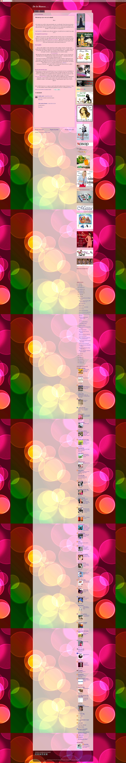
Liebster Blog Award (83, 323)
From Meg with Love (82, 725)
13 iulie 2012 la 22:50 (52, 103)
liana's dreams (81, 470)
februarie (81, 361)
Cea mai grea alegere (83, 336)
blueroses (80, 653)
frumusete (64, 62)
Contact (42, 11)
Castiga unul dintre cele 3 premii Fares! (86, 581)
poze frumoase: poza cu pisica (83, 542)
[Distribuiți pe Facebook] (58, 89)
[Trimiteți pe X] (57, 89)
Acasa (36, 11)
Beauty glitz (80, 723)
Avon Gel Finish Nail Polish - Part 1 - (86, 556)
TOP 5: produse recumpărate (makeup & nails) (86, 548)
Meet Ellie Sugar (86, 706)
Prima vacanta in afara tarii (84, 343)
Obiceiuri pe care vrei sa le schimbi (84, 332)
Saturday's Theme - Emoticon (86, 491)
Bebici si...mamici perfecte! (83, 678)
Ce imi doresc (81, 308)
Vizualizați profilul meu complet (86, 746)
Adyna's (79, 571)
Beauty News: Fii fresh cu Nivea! (86, 573)
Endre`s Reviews (81, 516)
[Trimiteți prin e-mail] (54, 89)
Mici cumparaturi (82, 303)
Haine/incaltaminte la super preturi (83, 720)
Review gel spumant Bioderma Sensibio (86, 415)
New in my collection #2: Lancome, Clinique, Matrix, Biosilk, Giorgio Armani (86, 528)
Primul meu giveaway (82, 675)
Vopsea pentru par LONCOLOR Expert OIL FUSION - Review (86, 433)
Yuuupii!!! (85, 623)
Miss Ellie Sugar (81, 705)
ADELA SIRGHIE (81, 368)
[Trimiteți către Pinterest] (59, 89)
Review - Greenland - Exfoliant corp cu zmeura (84, 351)
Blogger (77, 759)
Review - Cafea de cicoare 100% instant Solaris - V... (85, 301)
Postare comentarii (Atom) (45, 132)
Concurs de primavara (82, 671)
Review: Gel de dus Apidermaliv (85, 312)
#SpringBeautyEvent (86, 463)
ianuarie (80, 362)
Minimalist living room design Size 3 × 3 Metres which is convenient (86, 510)
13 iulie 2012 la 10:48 (48, 96)
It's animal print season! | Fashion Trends (86, 565)
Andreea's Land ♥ (81, 597)
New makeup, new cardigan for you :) (86, 616)
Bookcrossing (81, 305)
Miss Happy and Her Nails (83, 489)
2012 (79, 285)
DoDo (79, 541)
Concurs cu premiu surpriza (86, 680)
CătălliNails (80, 376)
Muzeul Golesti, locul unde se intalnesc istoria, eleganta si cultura (83, 409)
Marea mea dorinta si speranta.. (84, 334)
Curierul (80, 320)
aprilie (80, 357)
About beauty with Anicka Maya (83, 631)
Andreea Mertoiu (81, 498)
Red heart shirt (85, 641)
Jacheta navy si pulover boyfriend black (86, 607)
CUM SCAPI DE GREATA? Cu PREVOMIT (86, 370)
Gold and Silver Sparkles (83, 554)
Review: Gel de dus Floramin (84, 313)
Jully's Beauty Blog (82, 580)
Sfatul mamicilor (38, 31)
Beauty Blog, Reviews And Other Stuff (83, 696)
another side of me (81, 407)
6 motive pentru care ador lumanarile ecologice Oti (82, 477)
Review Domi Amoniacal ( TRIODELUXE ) (86, 664)
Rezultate (80, 315)
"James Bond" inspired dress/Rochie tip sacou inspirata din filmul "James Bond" (84, 501)
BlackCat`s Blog (81, 687)
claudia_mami (41, 96)
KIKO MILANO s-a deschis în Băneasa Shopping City (86, 387)
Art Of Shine (80, 507)
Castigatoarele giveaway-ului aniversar (85, 699)
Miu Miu (80, 640)
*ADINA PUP (80, 735)
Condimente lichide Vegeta (86, 482)
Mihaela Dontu (81, 727)
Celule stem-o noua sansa (83, 307)
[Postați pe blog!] (55, 89)
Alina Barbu (80, 385)
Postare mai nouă (39, 129)
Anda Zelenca (81, 453)
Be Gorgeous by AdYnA (82, 739)
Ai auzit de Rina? (86, 377)
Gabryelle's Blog (81, 475)
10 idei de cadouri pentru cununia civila (83, 318)
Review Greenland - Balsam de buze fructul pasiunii (84, 338)
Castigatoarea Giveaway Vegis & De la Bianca (84, 348)
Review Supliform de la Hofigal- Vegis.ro (85, 298)
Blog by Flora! (81, 605)
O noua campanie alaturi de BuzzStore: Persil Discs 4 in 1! (86, 442)
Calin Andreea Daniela (42, 103)
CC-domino (80, 670)
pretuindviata (81, 674)
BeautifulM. (80, 737)
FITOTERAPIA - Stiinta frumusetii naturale (86, 455)
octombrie (81, 291)
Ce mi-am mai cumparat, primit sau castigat (84, 341)
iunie (80, 353)
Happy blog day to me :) (86, 655)
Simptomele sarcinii (82, 329)
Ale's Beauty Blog (81, 533)
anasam (79, 588)
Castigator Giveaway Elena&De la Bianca (85, 345)
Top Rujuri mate (86, 423)
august (80, 294)
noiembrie (81, 289)
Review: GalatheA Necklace (86, 518)
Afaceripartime (81, 448)
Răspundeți (40, 99)
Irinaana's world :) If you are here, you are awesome (83, 732)
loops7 (70, 759)
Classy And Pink (81, 422)
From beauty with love (82, 431)
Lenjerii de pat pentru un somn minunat (85, 590)
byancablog (86, 744)
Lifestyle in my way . (82, 563)
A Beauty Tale (81, 393)
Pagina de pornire (54, 129)
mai (80, 355)
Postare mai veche (69, 129)
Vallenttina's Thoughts (82, 622)
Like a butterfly (81, 649)
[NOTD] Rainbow (86, 688)
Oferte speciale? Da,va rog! (86, 598)
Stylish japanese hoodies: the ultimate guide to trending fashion (84, 395)
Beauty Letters (81, 546)
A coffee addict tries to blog (83, 439)
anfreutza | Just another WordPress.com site (82, 729)
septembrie (81, 292)
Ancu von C (80, 716)
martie (80, 359)
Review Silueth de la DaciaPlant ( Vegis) (85, 327)
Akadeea (80, 717)
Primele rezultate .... (82, 325)
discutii (69, 87)
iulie (80, 296)
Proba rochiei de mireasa (83, 310)
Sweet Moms (80, 481)
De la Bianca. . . (40, 6)
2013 (79, 284)
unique (79, 399)
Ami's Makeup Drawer (82, 614)
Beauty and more (81, 462)
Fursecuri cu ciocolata (85, 401)
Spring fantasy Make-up (85, 634)
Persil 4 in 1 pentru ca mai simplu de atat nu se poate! (83, 450)
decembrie (81, 287)
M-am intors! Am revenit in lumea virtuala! (86, 535)
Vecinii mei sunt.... (81, 650)
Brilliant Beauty (81, 414)
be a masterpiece (81, 524)
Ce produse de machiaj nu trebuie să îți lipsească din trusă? (83, 472)
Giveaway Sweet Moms (83, 321)
